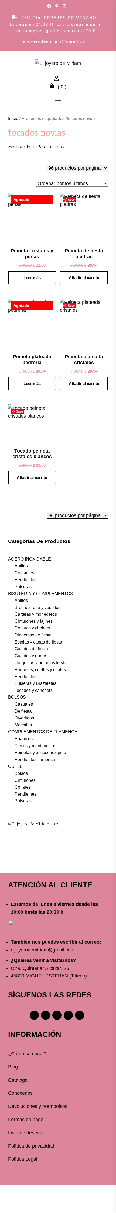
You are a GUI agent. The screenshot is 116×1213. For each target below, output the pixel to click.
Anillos (21, 566)
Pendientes (25, 579)
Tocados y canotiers (34, 690)
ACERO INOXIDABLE (29, 559)
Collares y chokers (32, 628)
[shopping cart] (53, 86)
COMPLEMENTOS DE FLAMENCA (42, 731)
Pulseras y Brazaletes (35, 683)
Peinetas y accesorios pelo (40, 752)
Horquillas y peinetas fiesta (40, 662)
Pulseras (23, 586)
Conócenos (20, 1093)
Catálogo (18, 1080)
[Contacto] (79, 1015)
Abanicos (24, 738)
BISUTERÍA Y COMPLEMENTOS (40, 593)
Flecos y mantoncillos (35, 745)
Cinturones (25, 780)
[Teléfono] (68, 1015)
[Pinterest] (57, 1015)
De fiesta (23, 711)
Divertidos (24, 718)
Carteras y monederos (36, 614)
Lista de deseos (25, 1132)
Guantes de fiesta (31, 648)
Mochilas (23, 725)
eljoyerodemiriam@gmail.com (56, 41)
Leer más (32, 277)
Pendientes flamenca (35, 759)
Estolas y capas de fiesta (38, 642)
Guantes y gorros (31, 656)
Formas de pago (25, 1119)
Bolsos (21, 773)
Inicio (13, 118)
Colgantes (24, 573)
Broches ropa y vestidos (37, 607)
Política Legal (22, 1159)
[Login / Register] (58, 79)
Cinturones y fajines (34, 621)
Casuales (24, 704)
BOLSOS (17, 697)
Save (71, 199)
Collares (23, 787)
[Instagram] (45, 1015)
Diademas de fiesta (33, 635)
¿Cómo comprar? (27, 1053)
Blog (13, 1067)
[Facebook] (34, 1015)
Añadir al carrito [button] (84, 277)
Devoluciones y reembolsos (37, 1106)
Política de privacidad (31, 1146)
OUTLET (16, 766)
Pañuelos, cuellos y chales (40, 669)
